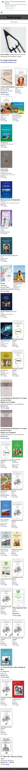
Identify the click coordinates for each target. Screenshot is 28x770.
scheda (7, 94)
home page (14, 17)
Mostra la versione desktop (6, 769)
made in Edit (20, 769)
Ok (12, 8)
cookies (26, 769)
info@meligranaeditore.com (8, 62)
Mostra (8, 8)
